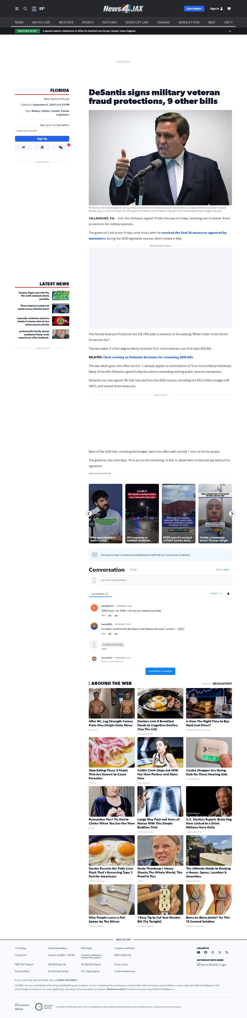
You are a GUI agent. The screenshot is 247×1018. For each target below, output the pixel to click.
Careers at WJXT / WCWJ (61, 955)
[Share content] (23, 147)
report (226, 616)
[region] (160, 621)
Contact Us (21, 955)
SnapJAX (163, 22)
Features (109, 22)
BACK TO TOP (123, 939)
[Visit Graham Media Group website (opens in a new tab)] (23, 1007)
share (219, 616)
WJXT (212, 22)
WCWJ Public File (57, 964)
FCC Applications (90, 971)
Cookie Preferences (124, 971)
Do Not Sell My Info (58, 971)
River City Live (137, 22)
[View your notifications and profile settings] (228, 593)
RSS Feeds (86, 948)
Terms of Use (121, 964)
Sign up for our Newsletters (54, 125)
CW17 (228, 22)
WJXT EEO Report (24, 964)
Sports (88, 22)
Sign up (226, 570)
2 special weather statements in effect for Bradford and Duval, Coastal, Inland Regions (89, 31)
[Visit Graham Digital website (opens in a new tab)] (44, 1007)
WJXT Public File (122, 955)
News (19, 22)
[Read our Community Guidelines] (95, 555)
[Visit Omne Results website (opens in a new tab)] (214, 968)
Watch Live (41, 22)
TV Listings (20, 948)
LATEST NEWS (54, 284)
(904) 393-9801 (67, 980)
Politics (46, 111)
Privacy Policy (22, 971)
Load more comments (160, 671)
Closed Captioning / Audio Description (92, 956)
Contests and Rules (124, 948)
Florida (59, 90)
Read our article (116, 989)
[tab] (100, 594)
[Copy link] (42, 147)
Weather (66, 22)
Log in (218, 570)
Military (35, 111)
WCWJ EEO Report (91, 964)
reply (103, 616)
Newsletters (189, 22)
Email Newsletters (57, 948)
